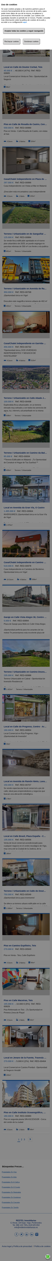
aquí (25, 22)
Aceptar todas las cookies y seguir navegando (23, 31)
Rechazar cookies (11, 41)
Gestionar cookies (31, 41)
